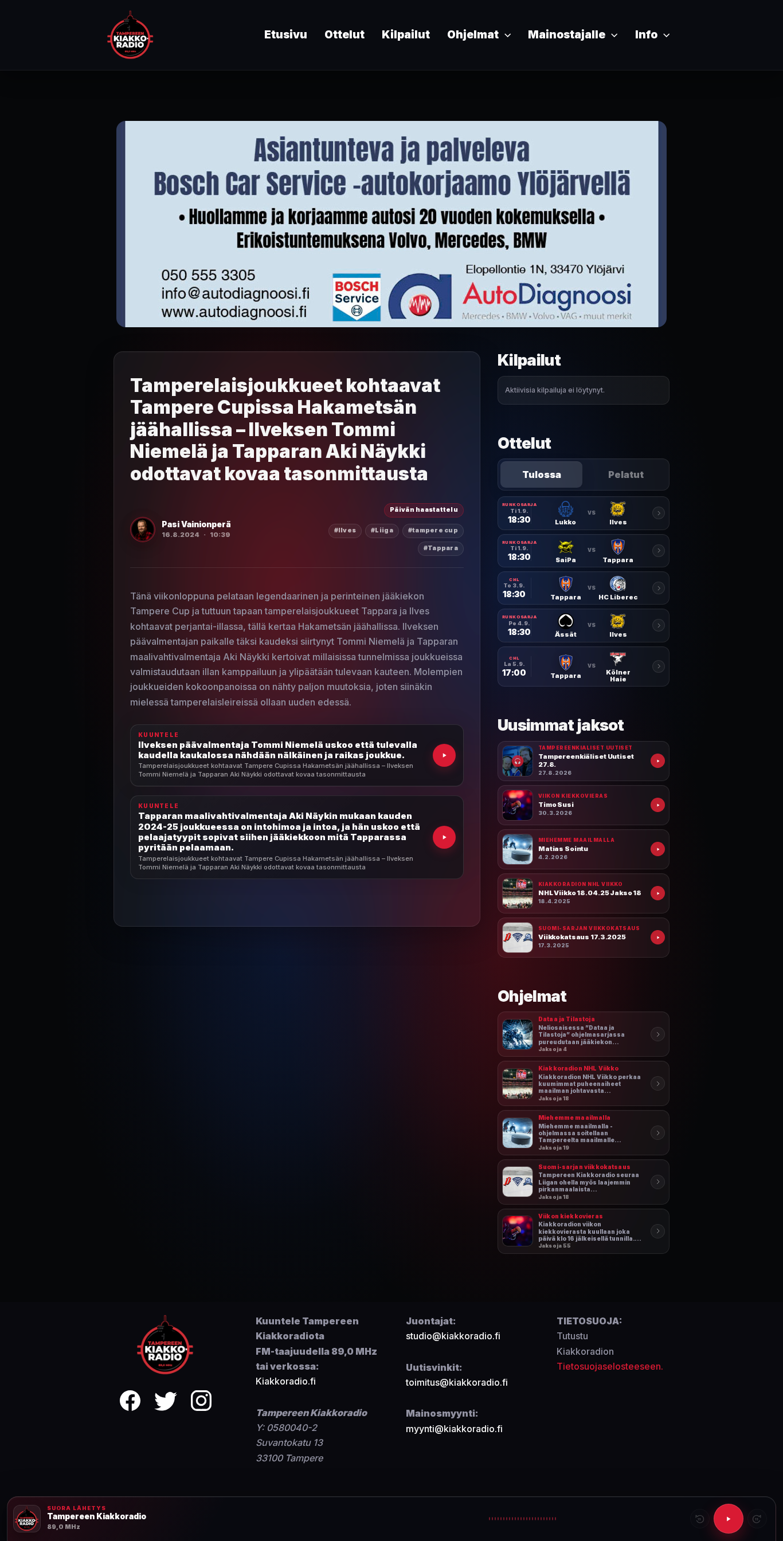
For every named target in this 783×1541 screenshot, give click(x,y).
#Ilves (345, 530)
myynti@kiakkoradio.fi (454, 1428)
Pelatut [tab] (626, 474)
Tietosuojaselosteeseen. (610, 1366)
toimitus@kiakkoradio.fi (457, 1382)
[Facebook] (130, 1402)
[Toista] (728, 1519)
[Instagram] (201, 1402)
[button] (505, 35)
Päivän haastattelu (424, 509)
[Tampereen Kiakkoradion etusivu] (165, 1344)
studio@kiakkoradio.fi (453, 1336)
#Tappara (441, 548)
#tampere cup (433, 530)
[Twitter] (165, 1402)
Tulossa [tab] (541, 474)
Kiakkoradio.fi (286, 1381)
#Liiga (382, 530)
